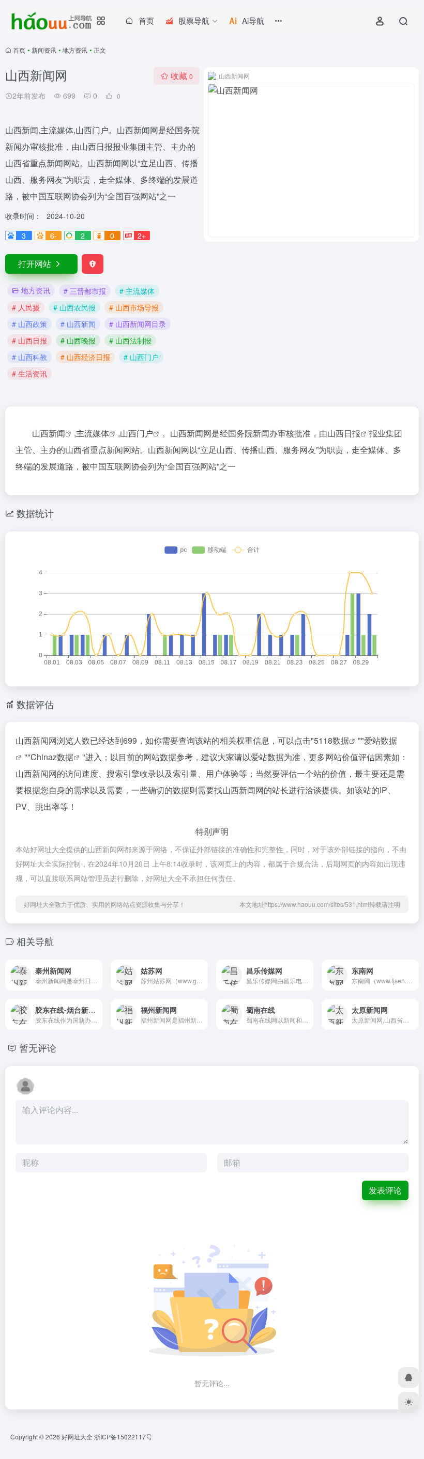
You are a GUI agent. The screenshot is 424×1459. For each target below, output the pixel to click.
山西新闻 (48, 433)
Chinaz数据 (52, 757)
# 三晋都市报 (85, 291)
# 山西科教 (29, 357)
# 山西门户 (141, 357)
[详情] (93, 968)
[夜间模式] (408, 1402)
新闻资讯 (44, 49)
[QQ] (408, 1377)
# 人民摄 (26, 307)
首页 (19, 49)
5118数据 (331, 740)
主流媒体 (92, 433)
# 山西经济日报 (85, 357)
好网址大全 (77, 1436)
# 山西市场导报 (134, 307)
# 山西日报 (29, 340)
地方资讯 (75, 49)
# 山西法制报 (130, 340)
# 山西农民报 (74, 307)
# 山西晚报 (78, 340)
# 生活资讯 (29, 373)
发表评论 (385, 1190)
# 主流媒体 (137, 291)
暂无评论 (37, 1047)
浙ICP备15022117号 (123, 1436)
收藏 (182, 76)
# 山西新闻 (78, 324)
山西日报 (343, 433)
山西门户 (136, 433)
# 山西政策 (29, 324)
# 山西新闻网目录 (137, 324)
